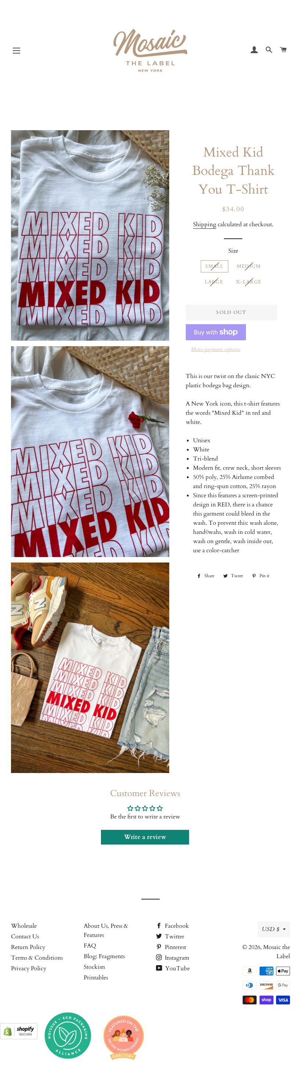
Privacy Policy (28, 968)
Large (214, 282)
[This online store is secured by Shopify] (18, 1037)
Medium (249, 266)
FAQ (90, 946)
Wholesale (24, 926)
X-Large (248, 282)
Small (214, 266)
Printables (96, 978)
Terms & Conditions (37, 958)
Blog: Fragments (104, 956)
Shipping (204, 224)
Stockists (94, 967)
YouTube (177, 968)
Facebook (176, 926)
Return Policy (28, 947)
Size (233, 251)
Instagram (176, 958)
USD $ (270, 929)
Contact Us (25, 937)
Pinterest (174, 947)
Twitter (173, 937)
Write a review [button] (145, 837)
